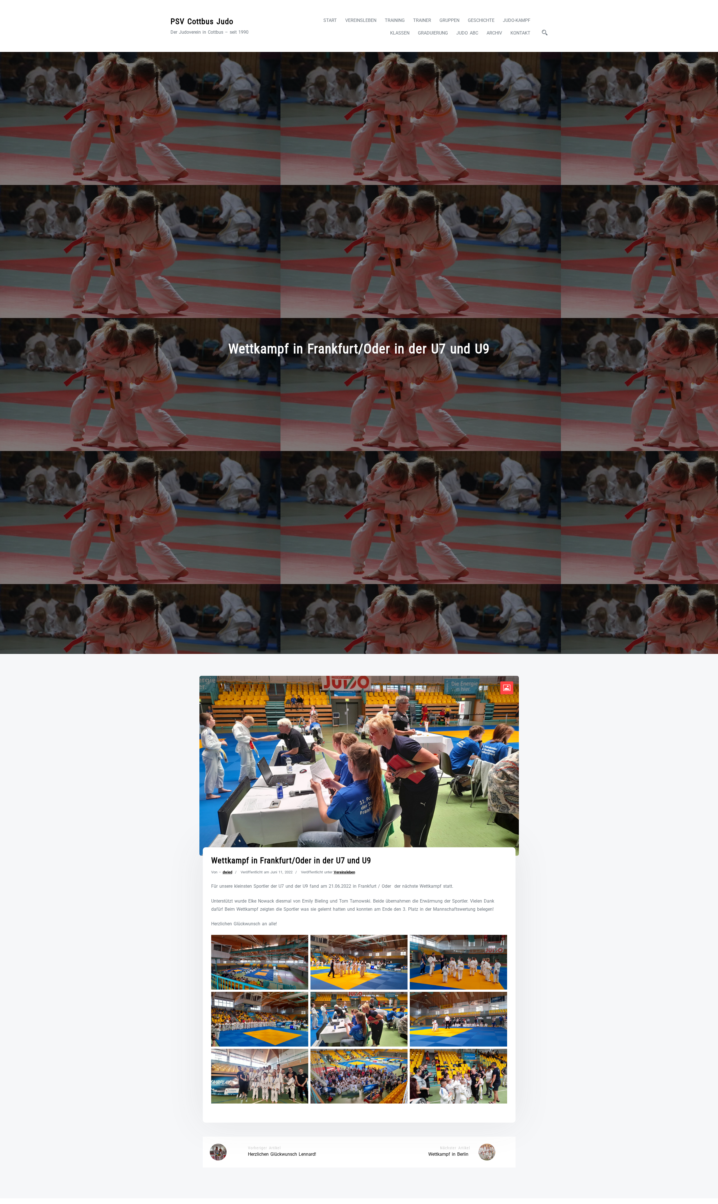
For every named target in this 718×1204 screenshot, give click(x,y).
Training (395, 20)
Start (330, 20)
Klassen (399, 33)
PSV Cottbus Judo (202, 21)
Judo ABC (467, 33)
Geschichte (481, 20)
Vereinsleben (360, 20)
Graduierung (433, 33)
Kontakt (520, 33)
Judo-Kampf (516, 20)
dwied (227, 872)
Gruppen (449, 20)
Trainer (422, 20)
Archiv (494, 33)
